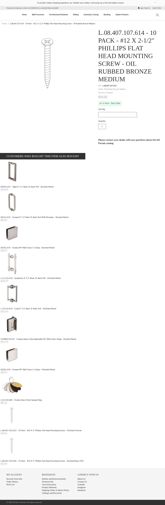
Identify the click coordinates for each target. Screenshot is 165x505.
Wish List (10, 485)
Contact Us (82, 482)
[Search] (157, 15)
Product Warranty (49, 487)
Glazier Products (122, 15)
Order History (12, 482)
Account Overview (14, 479)
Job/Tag (101, 109)
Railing (76, 15)
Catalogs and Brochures (52, 493)
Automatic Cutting (91, 15)
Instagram (81, 487)
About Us (81, 479)
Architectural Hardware (58, 15)
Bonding (107, 15)
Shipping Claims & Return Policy (55, 490)
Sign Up (147, 8)
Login (141, 8)
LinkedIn (81, 485)
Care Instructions (49, 485)
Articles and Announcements (54, 479)
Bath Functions (38, 15)
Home (24, 15)
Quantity (102, 121)
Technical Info (47, 482)
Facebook (81, 490)
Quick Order (157, 8)
